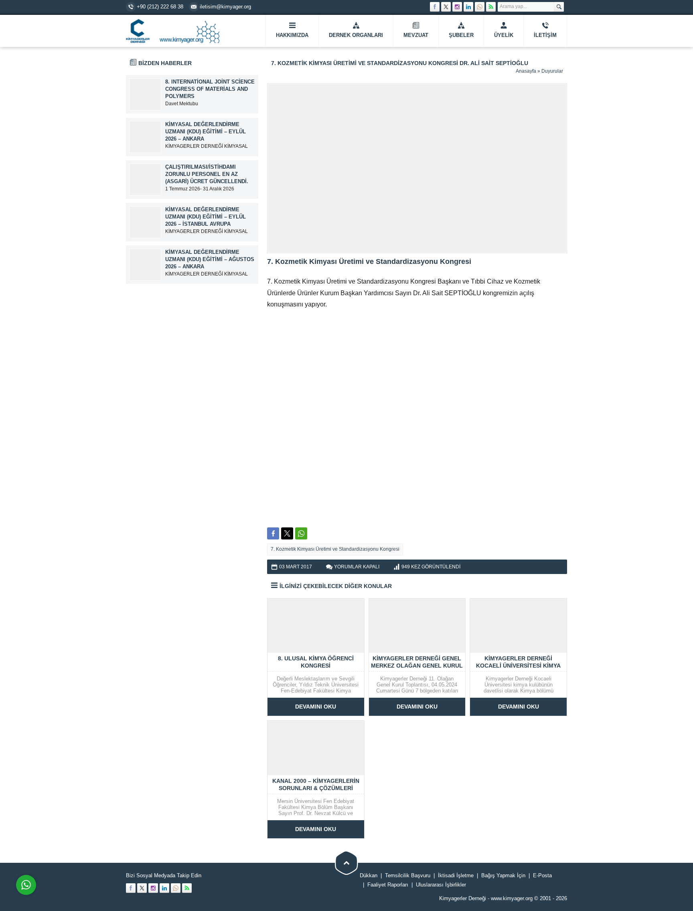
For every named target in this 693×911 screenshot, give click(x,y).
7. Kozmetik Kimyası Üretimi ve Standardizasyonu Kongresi (335, 549)
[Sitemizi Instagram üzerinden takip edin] (457, 7)
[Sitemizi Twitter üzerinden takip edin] (446, 7)
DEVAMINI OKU (315, 706)
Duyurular (552, 71)
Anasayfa (526, 71)
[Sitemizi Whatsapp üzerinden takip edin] (479, 7)
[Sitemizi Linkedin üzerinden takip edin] (468, 7)
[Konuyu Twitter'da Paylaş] (287, 533)
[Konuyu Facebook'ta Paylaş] (273, 533)
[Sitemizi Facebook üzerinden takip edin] (435, 7)
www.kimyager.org (512, 898)
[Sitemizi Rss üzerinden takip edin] (491, 7)
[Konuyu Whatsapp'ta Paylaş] (301, 533)
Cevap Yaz (76, 852)
